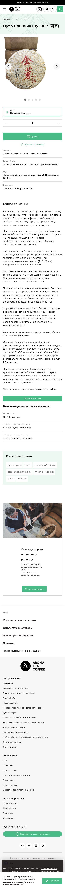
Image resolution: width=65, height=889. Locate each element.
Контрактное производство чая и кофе (23, 708)
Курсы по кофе (10, 785)
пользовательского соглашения (45, 871)
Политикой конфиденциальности (18, 883)
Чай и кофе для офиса (14, 727)
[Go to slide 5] (40, 100)
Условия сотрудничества (15, 688)
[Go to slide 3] (32, 100)
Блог (5, 760)
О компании (9, 808)
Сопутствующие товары (17, 627)
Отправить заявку (34, 589)
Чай (5, 612)
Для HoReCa (9, 698)
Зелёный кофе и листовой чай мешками (23, 722)
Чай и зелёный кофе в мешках (21, 650)
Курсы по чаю (10, 770)
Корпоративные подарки (16, 732)
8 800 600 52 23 (17, 827)
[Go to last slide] (8, 66)
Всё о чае (8, 765)
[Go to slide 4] (36, 100)
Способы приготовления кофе (18, 790)
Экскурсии (8, 818)
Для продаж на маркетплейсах (19, 693)
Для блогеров (10, 712)
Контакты (8, 683)
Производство (10, 703)
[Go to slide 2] (29, 100)
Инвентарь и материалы (18, 635)
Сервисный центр (12, 742)
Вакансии (8, 813)
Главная (6, 19)
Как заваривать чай (32, 398)
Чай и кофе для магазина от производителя (25, 737)
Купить (34, 136)
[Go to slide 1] (25, 100)
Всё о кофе (8, 780)
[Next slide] (56, 66)
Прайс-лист (12, 803)
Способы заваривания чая (16, 775)
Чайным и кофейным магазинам (19, 717)
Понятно (54, 881)
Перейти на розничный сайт (34, 834)
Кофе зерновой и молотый (19, 620)
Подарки (8, 643)
